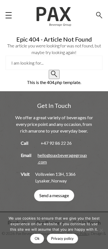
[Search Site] (99, 15)
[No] (101, 230)
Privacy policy (62, 238)
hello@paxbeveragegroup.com (62, 158)
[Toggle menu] (9, 15)
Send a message (54, 195)
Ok (37, 238)
